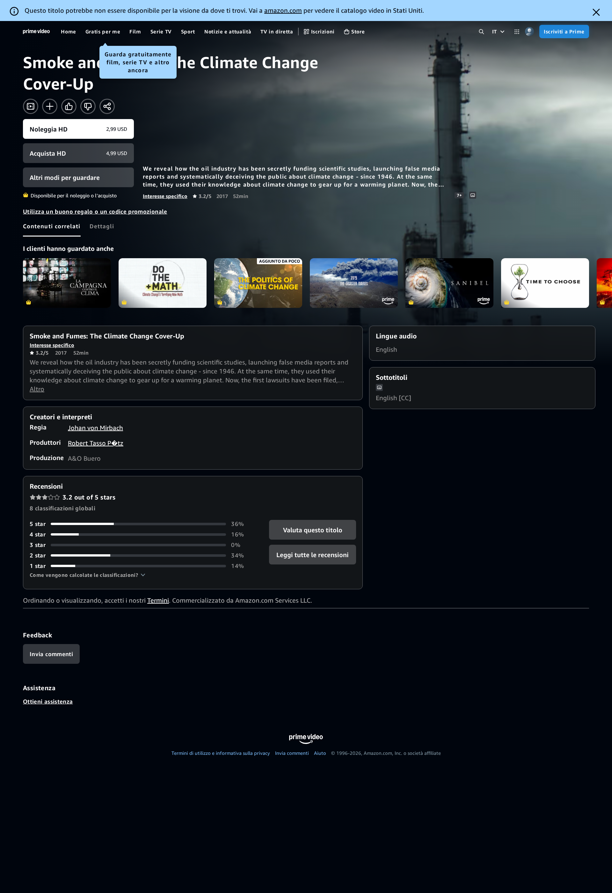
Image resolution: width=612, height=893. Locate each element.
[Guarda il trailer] (30, 106)
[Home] (36, 31)
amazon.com (283, 10)
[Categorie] (517, 32)
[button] (87, 575)
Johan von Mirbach (95, 427)
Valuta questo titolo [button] (312, 529)
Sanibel (449, 283)
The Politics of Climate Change (258, 283)
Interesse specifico (165, 196)
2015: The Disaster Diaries (354, 283)
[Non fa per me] (88, 106)
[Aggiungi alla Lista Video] (49, 106)
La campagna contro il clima (67, 283)
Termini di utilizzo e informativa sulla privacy (220, 753)
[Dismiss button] (596, 12)
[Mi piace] (68, 106)
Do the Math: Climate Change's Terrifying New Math (163, 283)
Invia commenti (292, 753)
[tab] (52, 226)
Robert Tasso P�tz (95, 443)
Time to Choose (545, 283)
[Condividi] (107, 106)
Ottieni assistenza (48, 701)
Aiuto (320, 753)
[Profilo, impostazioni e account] (529, 32)
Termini (158, 600)
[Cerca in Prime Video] (481, 32)
